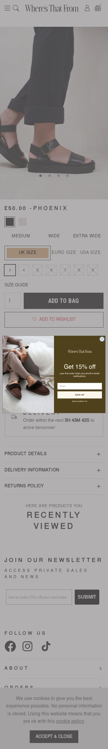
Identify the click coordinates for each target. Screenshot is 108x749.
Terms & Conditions (78, 401)
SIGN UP (80, 395)
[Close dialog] (102, 339)
